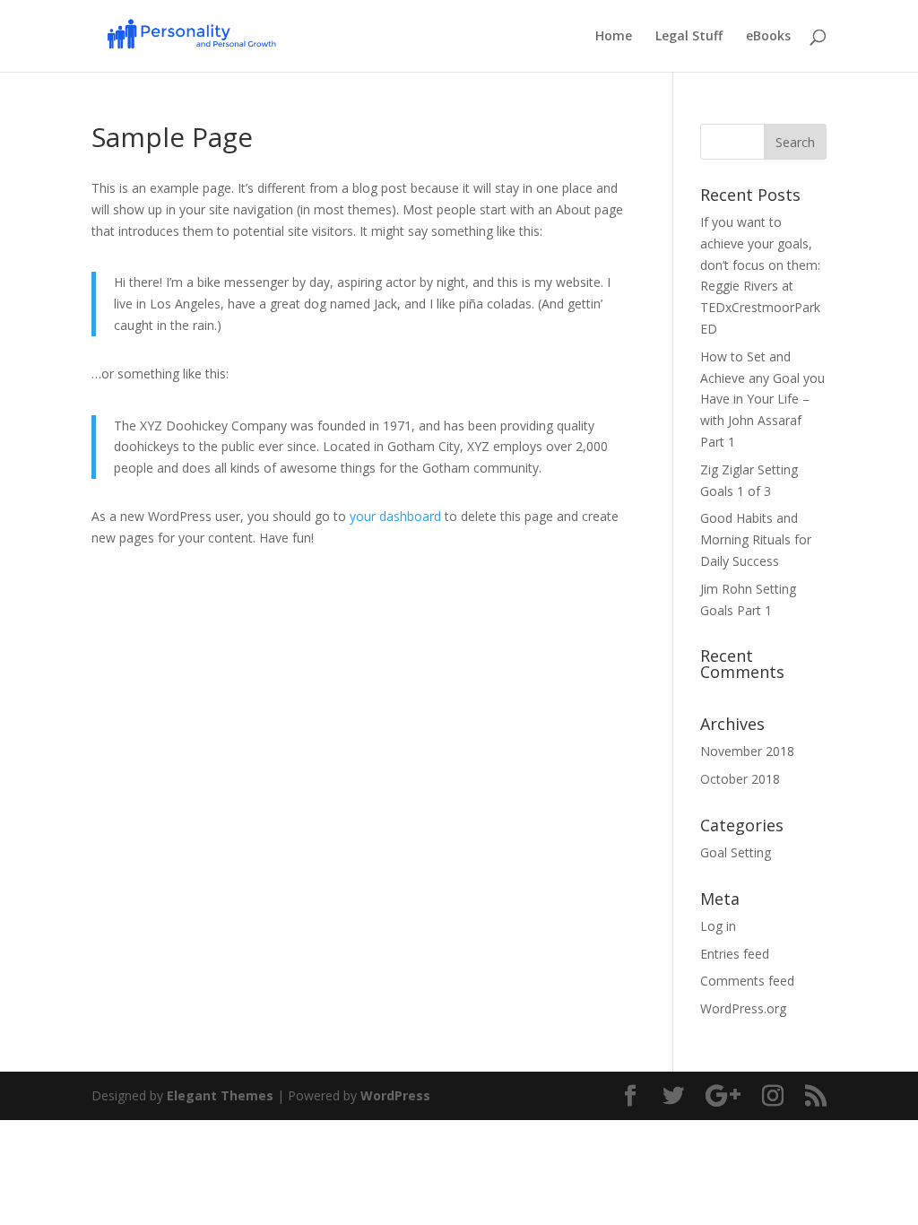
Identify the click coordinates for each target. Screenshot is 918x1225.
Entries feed (734, 953)
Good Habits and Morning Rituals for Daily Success (755, 539)
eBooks (768, 37)
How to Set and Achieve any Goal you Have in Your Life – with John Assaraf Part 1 (762, 399)
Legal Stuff (689, 37)
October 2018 (740, 778)
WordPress (395, 1095)
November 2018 (747, 751)
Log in (718, 925)
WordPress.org (743, 1008)
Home (613, 37)
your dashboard (395, 516)
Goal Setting (735, 852)
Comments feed (747, 980)
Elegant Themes (220, 1095)
